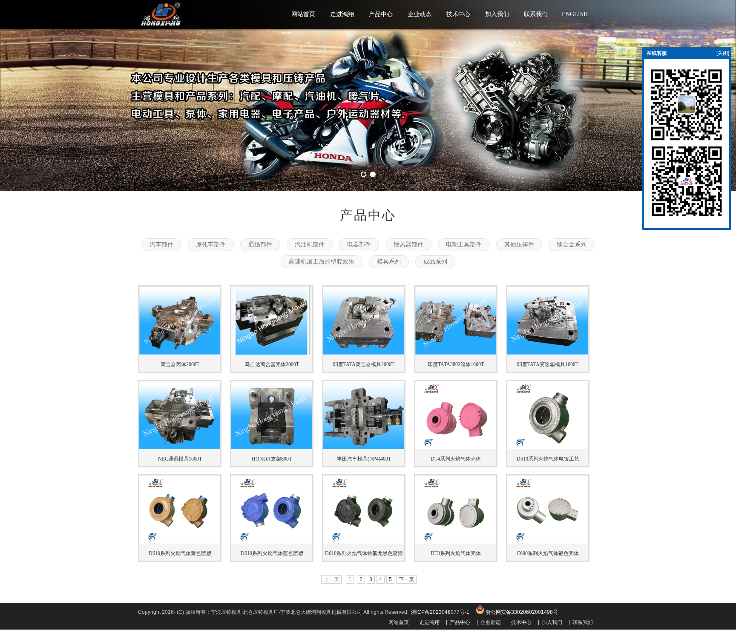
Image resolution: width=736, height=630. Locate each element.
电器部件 (359, 244)
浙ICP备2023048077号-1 (441, 612)
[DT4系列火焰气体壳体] (456, 447)
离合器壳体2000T (180, 364)
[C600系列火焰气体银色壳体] (548, 542)
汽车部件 (161, 244)
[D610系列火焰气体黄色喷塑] (180, 542)
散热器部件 (408, 244)
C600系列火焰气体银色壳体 (548, 553)
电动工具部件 (464, 244)
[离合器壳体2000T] (179, 353)
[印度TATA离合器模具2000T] (363, 353)
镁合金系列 (571, 244)
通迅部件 (260, 244)
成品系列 (435, 261)
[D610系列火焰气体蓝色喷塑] (272, 542)
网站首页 (398, 622)
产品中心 (460, 622)
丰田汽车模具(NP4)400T (364, 459)
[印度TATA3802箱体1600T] (455, 353)
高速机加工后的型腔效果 (321, 261)
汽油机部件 (310, 244)
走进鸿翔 (429, 622)
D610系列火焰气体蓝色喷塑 (272, 553)
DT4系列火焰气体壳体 (456, 459)
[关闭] (722, 53)
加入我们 (552, 622)
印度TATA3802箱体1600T (456, 364)
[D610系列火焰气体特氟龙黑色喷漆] (364, 542)
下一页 (406, 579)
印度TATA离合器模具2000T (363, 364)
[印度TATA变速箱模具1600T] (547, 353)
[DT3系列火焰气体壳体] (456, 542)
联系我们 (582, 622)
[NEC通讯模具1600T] (179, 447)
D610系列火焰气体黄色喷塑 (180, 553)
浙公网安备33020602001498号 (521, 612)
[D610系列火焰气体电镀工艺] (548, 447)
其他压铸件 (519, 244)
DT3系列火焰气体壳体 (456, 553)
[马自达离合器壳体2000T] (271, 353)
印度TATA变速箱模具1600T (547, 364)
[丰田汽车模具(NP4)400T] (363, 447)
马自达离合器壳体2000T (272, 364)
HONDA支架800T (272, 459)
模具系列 (389, 261)
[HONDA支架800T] (271, 447)
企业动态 (490, 622)
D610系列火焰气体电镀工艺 (548, 459)
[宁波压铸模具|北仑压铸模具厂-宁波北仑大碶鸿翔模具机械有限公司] (161, 26)
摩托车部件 (211, 244)
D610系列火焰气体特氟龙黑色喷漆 (364, 553)
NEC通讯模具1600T (180, 459)
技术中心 (521, 622)
